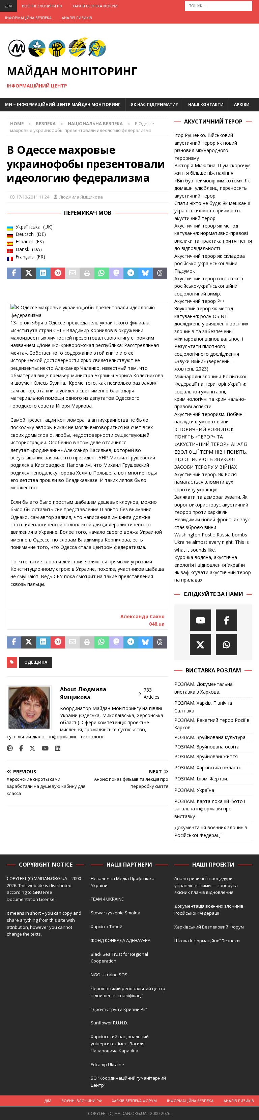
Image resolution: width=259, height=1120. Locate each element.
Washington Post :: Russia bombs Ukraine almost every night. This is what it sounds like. (211, 542)
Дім (8, 5)
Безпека (46, 123)
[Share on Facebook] (14, 274)
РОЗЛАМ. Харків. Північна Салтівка (203, 706)
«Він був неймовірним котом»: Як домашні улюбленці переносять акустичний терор (212, 188)
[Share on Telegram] (130, 274)
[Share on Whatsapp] (101, 274)
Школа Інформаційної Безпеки (207, 941)
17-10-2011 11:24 (32, 197)
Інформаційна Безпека (28, 17)
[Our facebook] (226, 620)
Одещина (35, 662)
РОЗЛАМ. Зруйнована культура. (210, 737)
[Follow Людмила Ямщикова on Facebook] (18, 748)
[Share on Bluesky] (145, 274)
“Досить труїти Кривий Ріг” (119, 1009)
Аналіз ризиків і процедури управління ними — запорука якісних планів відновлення (206, 885)
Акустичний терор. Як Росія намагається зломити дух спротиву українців (205, 482)
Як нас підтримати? (154, 104)
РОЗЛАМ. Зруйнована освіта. (207, 746)
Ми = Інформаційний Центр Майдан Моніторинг (62, 104)
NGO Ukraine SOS (109, 975)
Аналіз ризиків (77, 17)
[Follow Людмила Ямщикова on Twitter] (29, 748)
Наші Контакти (206, 104)
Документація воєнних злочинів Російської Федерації (210, 831)
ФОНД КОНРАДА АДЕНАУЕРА (121, 940)
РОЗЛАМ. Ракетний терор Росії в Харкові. (212, 724)
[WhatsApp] (226, 644)
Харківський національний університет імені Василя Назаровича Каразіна (120, 1044)
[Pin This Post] (58, 274)
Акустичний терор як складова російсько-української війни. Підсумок (209, 263)
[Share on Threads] (160, 274)
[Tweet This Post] (28, 274)
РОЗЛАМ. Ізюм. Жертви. (201, 778)
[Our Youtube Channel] (200, 620)
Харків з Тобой (106, 926)
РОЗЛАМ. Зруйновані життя (206, 756)
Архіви (242, 104)
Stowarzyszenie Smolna (115, 913)
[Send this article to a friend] (72, 274)
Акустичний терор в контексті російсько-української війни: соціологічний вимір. (208, 286)
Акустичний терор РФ (199, 301)
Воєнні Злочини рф (42, 5)
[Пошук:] (218, 5)
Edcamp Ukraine (107, 1064)
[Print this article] (87, 274)
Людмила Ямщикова (81, 197)
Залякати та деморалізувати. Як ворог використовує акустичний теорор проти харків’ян (211, 504)
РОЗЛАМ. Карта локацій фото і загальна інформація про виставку (209, 808)
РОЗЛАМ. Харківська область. (208, 767)
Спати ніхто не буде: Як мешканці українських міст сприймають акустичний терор (212, 210)
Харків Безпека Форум (95, 5)
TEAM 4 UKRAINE (107, 899)
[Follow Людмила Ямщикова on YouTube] (43, 748)
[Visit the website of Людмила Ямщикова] (10, 748)
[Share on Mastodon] (116, 274)
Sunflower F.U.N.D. (109, 1023)
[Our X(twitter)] (200, 644)
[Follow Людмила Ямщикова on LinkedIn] (55, 748)
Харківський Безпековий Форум (209, 927)
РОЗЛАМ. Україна (194, 790)
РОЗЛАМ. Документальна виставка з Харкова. (203, 688)
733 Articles (152, 693)
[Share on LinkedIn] (43, 274)
